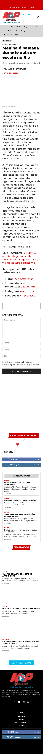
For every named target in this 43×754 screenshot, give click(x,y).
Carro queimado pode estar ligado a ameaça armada (19, 515)
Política (7, 528)
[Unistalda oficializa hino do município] (21, 595)
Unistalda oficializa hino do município (20, 500)
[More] (32, 78)
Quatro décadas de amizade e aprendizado (17, 483)
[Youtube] (29, 14)
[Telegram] (26, 78)
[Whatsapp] (28, 702)
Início (4, 44)
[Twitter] (10, 78)
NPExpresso (27, 295)
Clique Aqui (28, 286)
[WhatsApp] (15, 78)
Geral (6, 480)
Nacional (7, 41)
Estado (7, 512)
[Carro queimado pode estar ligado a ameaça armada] (21, 627)
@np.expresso (24, 278)
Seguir (36, 465)
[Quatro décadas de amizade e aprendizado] (21, 560)
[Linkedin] (21, 78)
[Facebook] (24, 14)
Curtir (36, 459)
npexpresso (27, 291)
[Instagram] (24, 20)
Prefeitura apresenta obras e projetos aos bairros (20, 531)
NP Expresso (12, 73)
